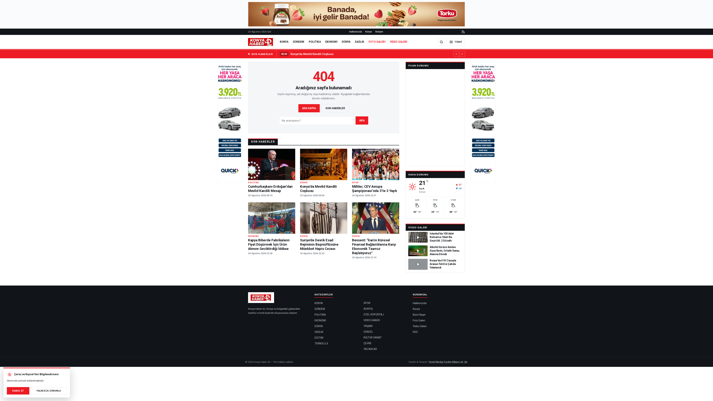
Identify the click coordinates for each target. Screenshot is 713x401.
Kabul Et (18, 390)
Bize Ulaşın (419, 314)
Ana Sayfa (309, 108)
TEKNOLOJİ (321, 343)
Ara (361, 120)
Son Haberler (335, 108)
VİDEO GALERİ (398, 41)
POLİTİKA (315, 41)
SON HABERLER (262, 54)
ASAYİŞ (368, 308)
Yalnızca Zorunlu (48, 390)
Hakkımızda (355, 31)
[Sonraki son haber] (462, 54)
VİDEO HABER (372, 320)
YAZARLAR (370, 349)
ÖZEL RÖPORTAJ (374, 314)
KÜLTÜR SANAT (373, 337)
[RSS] (463, 32)
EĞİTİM (319, 337)
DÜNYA (346, 41)
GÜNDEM (298, 41)
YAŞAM (368, 326)
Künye (368, 31)
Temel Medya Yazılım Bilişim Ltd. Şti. (448, 362)
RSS (415, 331)
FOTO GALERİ (377, 41)
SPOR (367, 302)
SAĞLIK (359, 41)
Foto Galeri (419, 320)
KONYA (284, 41)
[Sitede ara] (441, 42)
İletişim (379, 31)
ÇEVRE (368, 343)
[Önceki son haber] (456, 54)
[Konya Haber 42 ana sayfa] (261, 42)
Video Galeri (417, 227)
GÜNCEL (368, 331)
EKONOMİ (331, 41)
